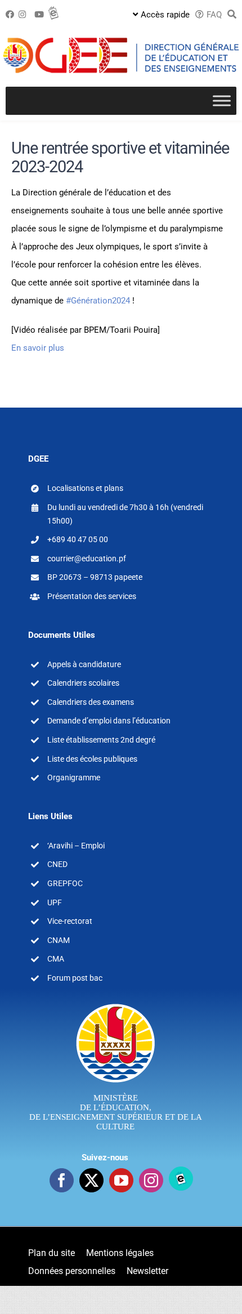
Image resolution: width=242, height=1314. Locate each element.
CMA (55, 958)
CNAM (58, 940)
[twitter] (91, 1180)
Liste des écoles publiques (92, 758)
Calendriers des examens (90, 702)
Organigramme (73, 777)
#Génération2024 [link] (98, 301)
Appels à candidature (84, 664)
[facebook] (62, 1180)
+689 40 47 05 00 (77, 539)
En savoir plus (37, 348)
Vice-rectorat (69, 921)
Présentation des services (91, 596)
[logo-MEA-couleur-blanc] (115, 1003)
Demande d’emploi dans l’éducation (109, 720)
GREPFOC (65, 883)
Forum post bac (74, 977)
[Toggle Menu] (222, 100)
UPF (54, 902)
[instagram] (151, 1180)
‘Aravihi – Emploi (76, 845)
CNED (57, 864)
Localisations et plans (85, 488)
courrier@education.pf (86, 558)
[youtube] (121, 1180)
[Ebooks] (181, 1178)
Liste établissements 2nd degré (101, 739)
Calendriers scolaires (83, 682)
